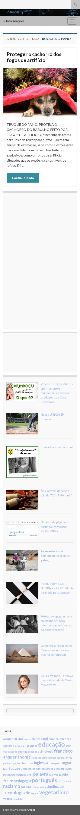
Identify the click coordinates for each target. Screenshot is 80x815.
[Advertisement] (38, 260)
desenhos (8, 745)
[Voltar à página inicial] (40, 12)
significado (55, 786)
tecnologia (14, 792)
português (44, 780)
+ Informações (13, 21)
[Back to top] (70, 805)
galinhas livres (64, 757)
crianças (65, 739)
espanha (32, 751)
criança (53, 739)
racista (26, 786)
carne (28, 739)
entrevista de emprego (15, 751)
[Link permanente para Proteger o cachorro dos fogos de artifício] (40, 92)
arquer (8, 739)
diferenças (30, 745)
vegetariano (54, 792)
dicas (18, 745)
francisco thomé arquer (44, 757)
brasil (19, 738)
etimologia (45, 751)
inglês (39, 762)
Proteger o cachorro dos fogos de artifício (34, 57)
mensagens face (44, 768)
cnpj (44, 738)
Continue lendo (23, 178)
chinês (36, 739)
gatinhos (8, 763)
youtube (18, 798)
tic (27, 792)
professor (64, 781)
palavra (40, 774)
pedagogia (22, 780)
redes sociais (39, 786)
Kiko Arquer (28, 809)
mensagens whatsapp (14, 774)
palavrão (53, 774)
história (27, 763)
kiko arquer (52, 763)
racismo (11, 786)
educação (51, 744)
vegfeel (8, 798)
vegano (35, 793)
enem (68, 745)
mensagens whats (63, 768)
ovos (30, 774)
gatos (17, 763)
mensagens (29, 768)
